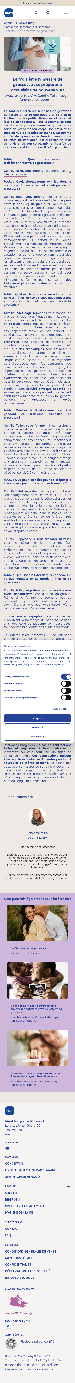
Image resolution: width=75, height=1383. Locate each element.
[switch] (66, 684)
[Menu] (66, 13)
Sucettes (12, 1193)
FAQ (8, 1235)
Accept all (37, 718)
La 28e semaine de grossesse (29, 948)
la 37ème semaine (52, 469)
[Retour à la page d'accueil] (8, 12)
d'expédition (14, 1365)
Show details (59, 709)
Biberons (12, 1199)
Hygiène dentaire (19, 1212)
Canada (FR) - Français (17, 1313)
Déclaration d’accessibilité (27, 1271)
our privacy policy (53, 664)
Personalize (37, 727)
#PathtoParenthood (22, 1177)
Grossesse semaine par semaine (30, 1170)
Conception (14, 1163)
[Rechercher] (36, 13)
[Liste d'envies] (48, 13)
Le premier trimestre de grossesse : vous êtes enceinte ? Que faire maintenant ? (35, 1075)
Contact (12, 1228)
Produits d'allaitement (24, 1206)
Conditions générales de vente (30, 1251)
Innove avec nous (19, 1277)
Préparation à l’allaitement (26, 953)
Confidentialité (18, 1264)
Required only (37, 736)
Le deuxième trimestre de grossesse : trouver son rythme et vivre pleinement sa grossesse (36, 1009)
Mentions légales (19, 1258)
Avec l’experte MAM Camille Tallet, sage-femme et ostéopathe (35, 1019)
